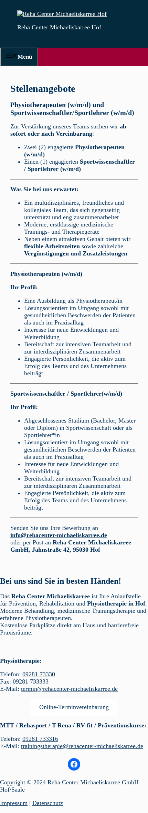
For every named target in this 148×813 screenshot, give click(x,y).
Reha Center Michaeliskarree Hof (59, 27)
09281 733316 (40, 738)
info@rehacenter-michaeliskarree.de (58, 535)
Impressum (14, 803)
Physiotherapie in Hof (116, 603)
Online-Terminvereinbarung (74, 707)
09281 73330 (38, 674)
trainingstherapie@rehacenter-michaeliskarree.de (82, 746)
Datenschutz (47, 803)
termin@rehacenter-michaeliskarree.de (69, 688)
